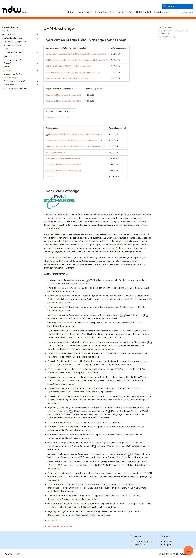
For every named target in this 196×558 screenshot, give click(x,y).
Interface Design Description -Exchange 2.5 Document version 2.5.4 (74, 140)
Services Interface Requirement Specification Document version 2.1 (74, 134)
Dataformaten (125, 12)
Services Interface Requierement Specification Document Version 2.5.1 (75, 146)
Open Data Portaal (145, 541)
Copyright (164, 553)
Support (168, 544)
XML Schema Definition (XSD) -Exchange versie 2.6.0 (68, 66)
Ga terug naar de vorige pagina (57, 526)
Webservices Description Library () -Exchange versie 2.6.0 (73, 72)
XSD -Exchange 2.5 (55, 152)
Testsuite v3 (50, 117)
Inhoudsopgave (165, 27)
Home (70, 12)
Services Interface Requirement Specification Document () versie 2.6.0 (76, 60)
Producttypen (84, 12)
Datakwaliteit (143, 12)
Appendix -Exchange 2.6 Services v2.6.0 (63, 95)
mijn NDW (140, 544)
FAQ (175, 12)
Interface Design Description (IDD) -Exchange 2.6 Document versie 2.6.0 (76, 54)
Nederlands (183, 13)
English (191, 13)
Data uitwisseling (104, 12)
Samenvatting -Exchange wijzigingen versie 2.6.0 (67, 78)
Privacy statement (181, 553)
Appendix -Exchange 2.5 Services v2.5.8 (63, 170)
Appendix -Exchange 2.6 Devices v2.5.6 (63, 101)
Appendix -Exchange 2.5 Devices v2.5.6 (63, 164)
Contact (168, 541)
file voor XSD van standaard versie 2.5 (63, 158)
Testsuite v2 (50, 176)
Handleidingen (162, 12)
